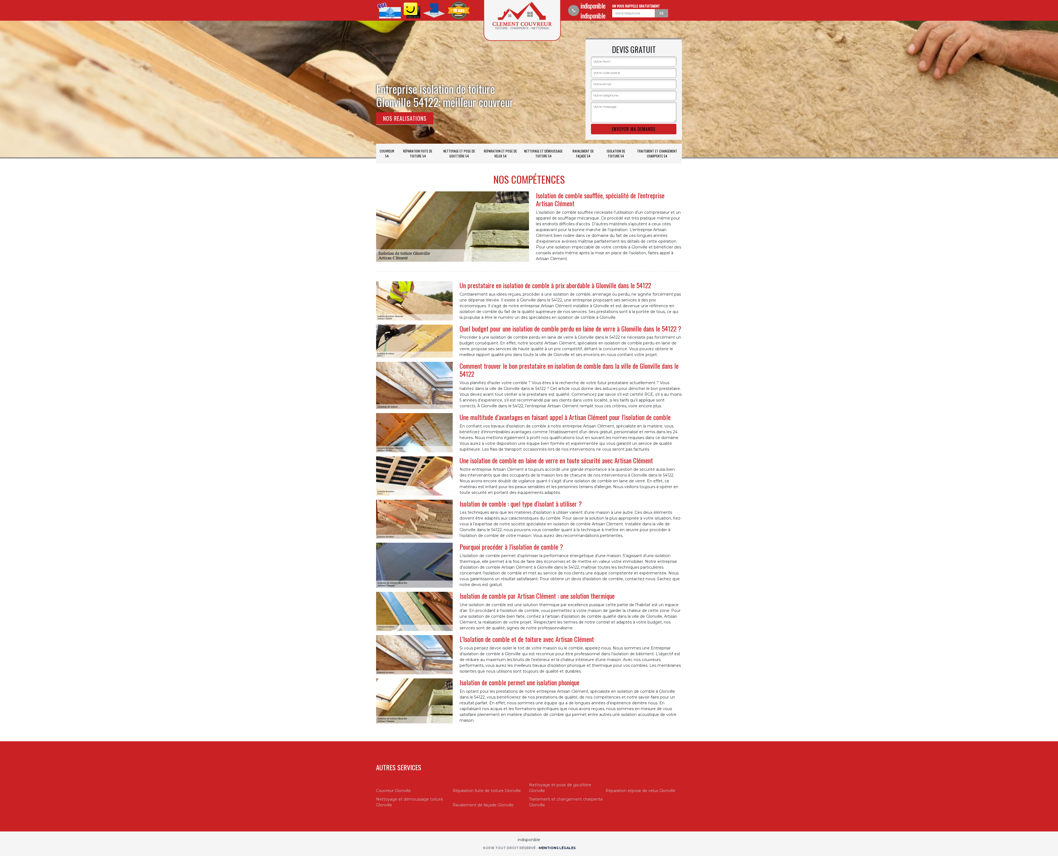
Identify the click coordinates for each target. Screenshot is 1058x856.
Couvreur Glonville (393, 790)
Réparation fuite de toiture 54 (417, 153)
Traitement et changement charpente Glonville (566, 802)
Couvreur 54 (387, 153)
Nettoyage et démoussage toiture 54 (543, 153)
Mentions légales (557, 848)
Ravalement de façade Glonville (483, 804)
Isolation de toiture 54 (616, 153)
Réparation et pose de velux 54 (500, 153)
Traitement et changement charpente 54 (657, 153)
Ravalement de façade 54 (583, 153)
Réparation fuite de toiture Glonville (487, 790)
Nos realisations (405, 118)
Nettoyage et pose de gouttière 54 (459, 153)
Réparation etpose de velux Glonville (640, 790)
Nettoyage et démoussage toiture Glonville (409, 802)
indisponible (593, 5)
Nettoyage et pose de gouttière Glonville (560, 787)
